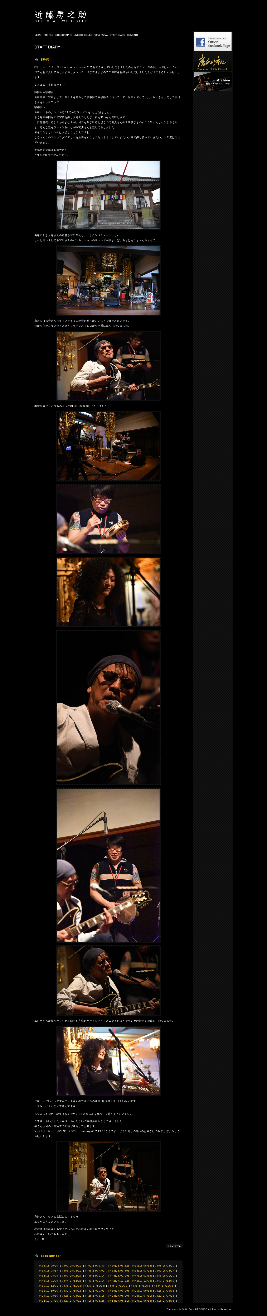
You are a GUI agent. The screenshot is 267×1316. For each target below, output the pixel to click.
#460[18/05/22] (118, 1265)
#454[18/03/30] (118, 1270)
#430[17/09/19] (118, 1290)
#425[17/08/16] (95, 1295)
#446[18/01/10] (165, 1275)
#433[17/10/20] (49, 1290)
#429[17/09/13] (142, 1290)
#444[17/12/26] (72, 1280)
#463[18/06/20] (49, 1265)
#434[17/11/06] (164, 1285)
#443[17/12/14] (95, 1280)
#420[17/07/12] (72, 1300)
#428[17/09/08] (165, 1290)
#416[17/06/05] (165, 1300)
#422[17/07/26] (165, 1295)
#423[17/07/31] (142, 1295)
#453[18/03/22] (142, 1270)
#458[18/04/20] (165, 1265)
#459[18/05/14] (142, 1265)
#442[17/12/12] (118, 1280)
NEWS (38, 35)
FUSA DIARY (101, 35)
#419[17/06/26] (95, 1300)
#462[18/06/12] (72, 1265)
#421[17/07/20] (49, 1300)
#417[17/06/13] (142, 1300)
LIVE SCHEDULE (83, 35)
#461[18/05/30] (95, 1265)
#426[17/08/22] (72, 1295)
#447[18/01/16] (142, 1275)
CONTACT (132, 35)
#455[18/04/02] (95, 1270)
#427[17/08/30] (49, 1295)
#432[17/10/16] (72, 1290)
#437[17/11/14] (95, 1285)
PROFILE (48, 35)
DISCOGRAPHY (63, 35)
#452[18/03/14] (165, 1270)
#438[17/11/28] (72, 1285)
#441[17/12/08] (142, 1280)
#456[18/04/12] (72, 1270)
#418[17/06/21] (118, 1300)
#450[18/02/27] (72, 1275)
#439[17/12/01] (49, 1285)
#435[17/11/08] (141, 1285)
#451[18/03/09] (49, 1275)
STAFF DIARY (117, 35)
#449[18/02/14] (95, 1275)
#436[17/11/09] (118, 1285)
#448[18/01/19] (118, 1275)
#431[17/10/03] (95, 1290)
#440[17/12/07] (165, 1280)
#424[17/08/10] (118, 1295)
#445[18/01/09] (49, 1280)
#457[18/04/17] (49, 1270)
